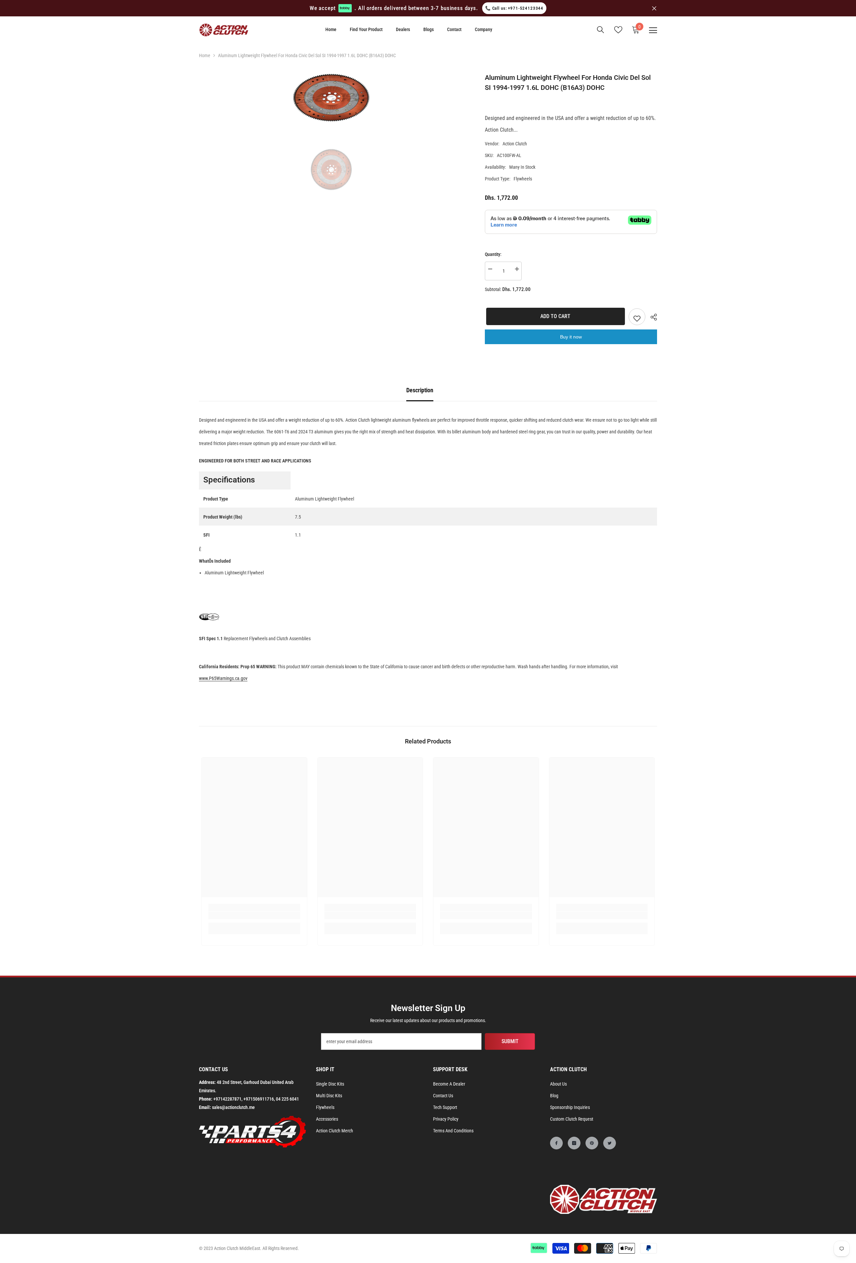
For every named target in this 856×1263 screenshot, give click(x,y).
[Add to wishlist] (637, 316)
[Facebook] (556, 1143)
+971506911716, (259, 1099)
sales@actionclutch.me (233, 1107)
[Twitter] (609, 1143)
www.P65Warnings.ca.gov (223, 678)
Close (654, 8)
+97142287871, (227, 1099)
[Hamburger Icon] (653, 30)
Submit (510, 1041)
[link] (254, 915)
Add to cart (554, 316)
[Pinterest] (591, 1143)
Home (204, 55)
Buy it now (571, 336)
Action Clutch (515, 143)
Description (419, 390)
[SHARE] (651, 317)
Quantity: (493, 254)
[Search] (600, 29)
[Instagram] (574, 1143)
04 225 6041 (287, 1099)
